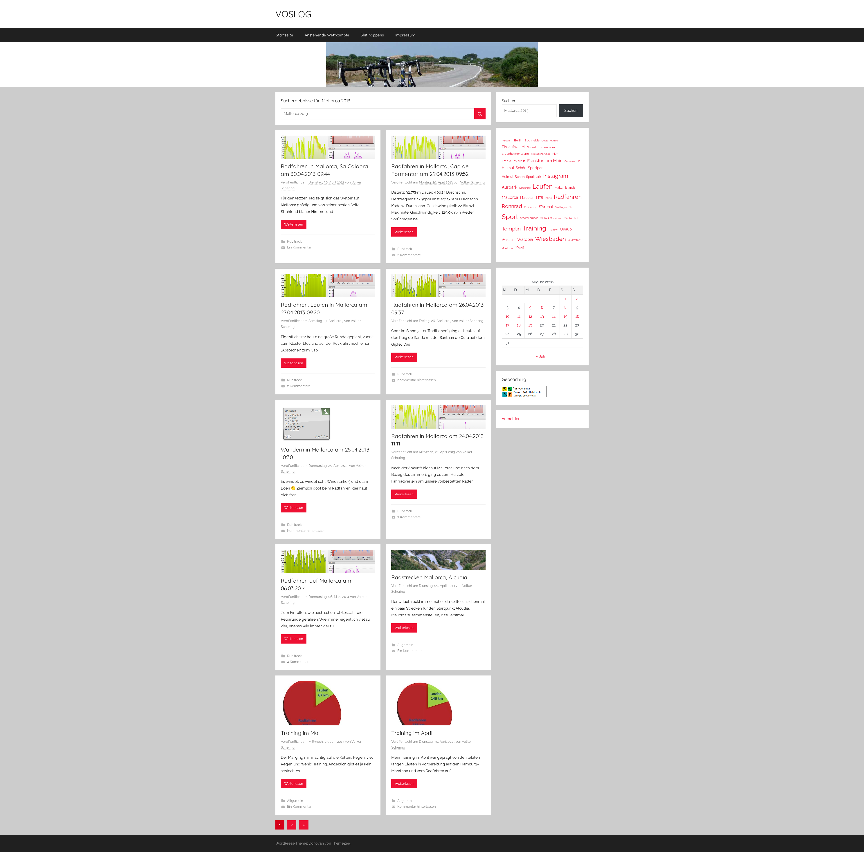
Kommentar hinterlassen (416, 380)
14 (554, 316)
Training (534, 228)
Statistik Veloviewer (551, 218)
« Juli (540, 356)
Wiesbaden (550, 238)
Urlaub (566, 229)
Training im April (411, 732)
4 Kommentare (298, 662)
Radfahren (568, 196)
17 (507, 325)
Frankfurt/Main (513, 161)
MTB (539, 197)
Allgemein (405, 645)
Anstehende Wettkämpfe (327, 35)
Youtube (507, 248)
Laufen (543, 186)
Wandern (508, 240)
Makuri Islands (565, 187)
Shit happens (372, 35)
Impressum (405, 35)
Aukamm (507, 140)
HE (578, 161)
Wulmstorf (574, 240)
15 (565, 316)
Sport (510, 217)
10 (507, 316)
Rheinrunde (530, 207)
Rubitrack (294, 241)
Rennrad (512, 206)
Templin (511, 229)
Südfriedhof (571, 218)
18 (519, 325)
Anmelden (511, 418)
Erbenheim (547, 147)
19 (530, 325)
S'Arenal (546, 206)
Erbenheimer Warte (515, 153)
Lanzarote (525, 187)
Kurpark (509, 187)
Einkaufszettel (513, 147)
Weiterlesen (293, 224)
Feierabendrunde (540, 153)
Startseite (284, 35)
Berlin (518, 140)
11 (518, 316)
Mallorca (510, 197)
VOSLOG (293, 14)
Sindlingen (561, 207)
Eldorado (532, 147)
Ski (570, 207)
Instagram (555, 176)
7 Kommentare (409, 517)
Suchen (508, 100)
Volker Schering (472, 182)
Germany (570, 161)
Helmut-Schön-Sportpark (523, 168)
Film (555, 153)
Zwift (520, 247)
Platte (548, 197)
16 (577, 316)
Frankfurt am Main (544, 160)
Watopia (525, 239)
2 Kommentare (409, 255)
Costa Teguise (550, 140)
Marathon (527, 197)
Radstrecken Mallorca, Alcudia (429, 577)
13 (542, 316)
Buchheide (532, 140)
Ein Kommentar (299, 247)
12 (530, 316)
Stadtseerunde (529, 218)
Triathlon (553, 229)
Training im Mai (300, 732)
